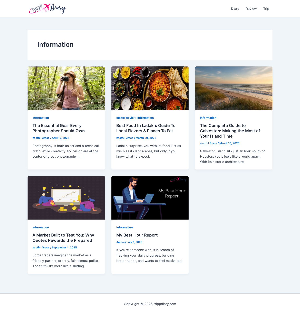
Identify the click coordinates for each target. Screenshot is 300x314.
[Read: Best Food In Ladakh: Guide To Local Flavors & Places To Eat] (150, 88)
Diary (235, 9)
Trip (266, 9)
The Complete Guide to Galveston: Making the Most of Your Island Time (230, 131)
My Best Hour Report (137, 235)
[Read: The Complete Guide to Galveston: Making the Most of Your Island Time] (233, 88)
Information (40, 117)
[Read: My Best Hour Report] (150, 197)
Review (251, 9)
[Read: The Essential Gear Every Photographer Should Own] (66, 88)
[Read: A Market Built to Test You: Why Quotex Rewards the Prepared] (66, 197)
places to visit (126, 117)
